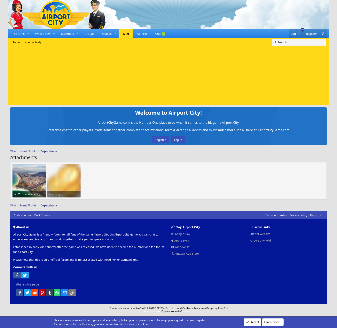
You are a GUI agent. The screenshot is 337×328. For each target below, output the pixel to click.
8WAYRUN (187, 311)
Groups (89, 34)
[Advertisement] (168, 75)
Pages (16, 42)
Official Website (259, 234)
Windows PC (182, 247)
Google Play (182, 234)
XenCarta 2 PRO (152, 311)
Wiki (125, 34)
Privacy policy (298, 215)
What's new (43, 34)
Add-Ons (182, 308)
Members (67, 34)
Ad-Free (142, 34)
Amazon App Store (186, 253)
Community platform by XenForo (142, 308)
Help (313, 215)
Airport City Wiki (260, 240)
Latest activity (32, 42)
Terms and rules (276, 215)
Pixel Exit (223, 308)
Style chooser (22, 215)
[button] (28, 33)
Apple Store (182, 240)
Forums (19, 34)
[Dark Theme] (323, 33)
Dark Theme (42, 215)
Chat (159, 34)
